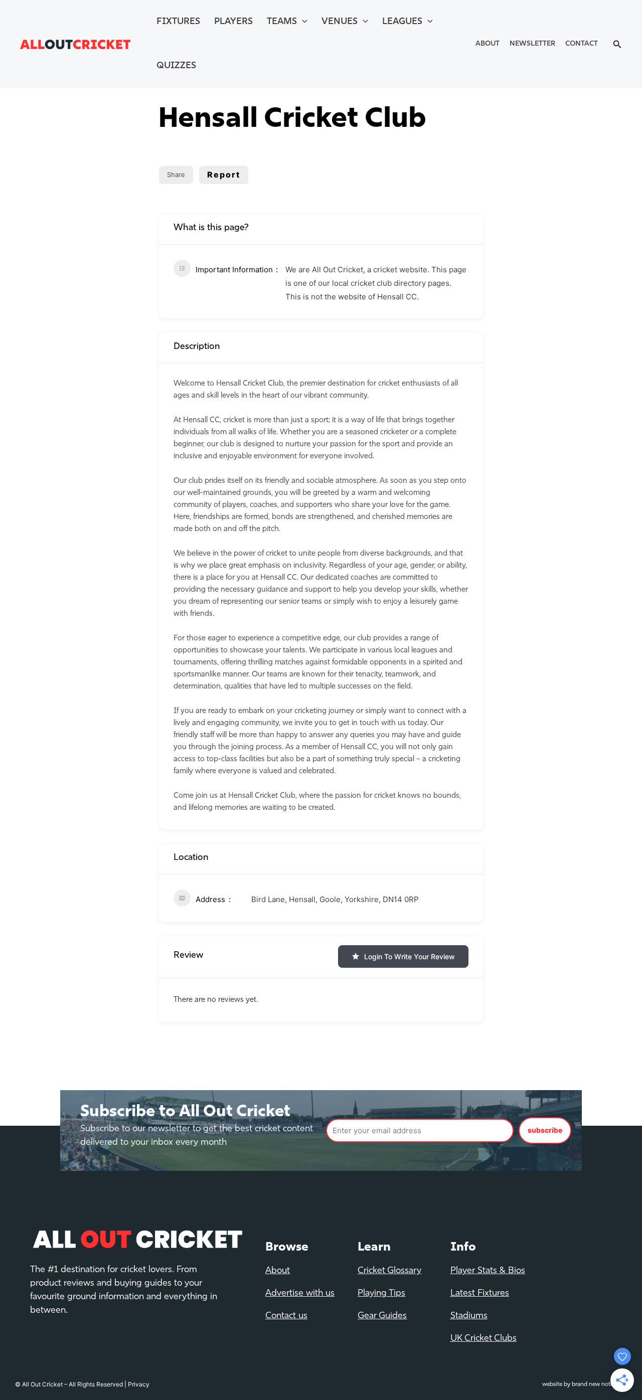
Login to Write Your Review (409, 956)
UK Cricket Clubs (483, 1338)
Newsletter (532, 44)
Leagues (402, 22)
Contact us (286, 1316)
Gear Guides (382, 1316)
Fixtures (178, 22)
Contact (581, 44)
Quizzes (176, 66)
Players (233, 22)
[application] (302, 22)
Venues (340, 22)
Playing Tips (381, 1293)
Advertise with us (300, 1293)
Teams (282, 22)
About (487, 44)
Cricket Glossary (389, 1271)
